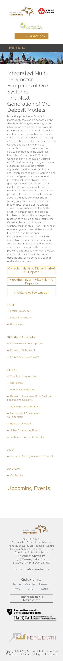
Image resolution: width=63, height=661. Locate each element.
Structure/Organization (23, 376)
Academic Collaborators (24, 406)
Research (44, 584)
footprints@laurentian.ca (31, 569)
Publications (17, 324)
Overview (30, 584)
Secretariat (16, 382)
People (17, 584)
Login (44, 588)
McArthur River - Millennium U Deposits (32, 281)
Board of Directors (21, 423)
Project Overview (20, 310)
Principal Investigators (23, 389)
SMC (30, 588)
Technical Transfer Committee (27, 437)
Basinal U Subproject (22, 350)
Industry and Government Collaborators (23, 415)
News (16, 588)
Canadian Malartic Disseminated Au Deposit (31, 270)
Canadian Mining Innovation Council (31, 456)
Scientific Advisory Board (24, 430)
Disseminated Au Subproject (26, 343)
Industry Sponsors (21, 317)
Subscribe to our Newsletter (32, 598)
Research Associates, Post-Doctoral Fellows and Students (29, 398)
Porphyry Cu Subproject (24, 357)
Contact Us (16, 475)
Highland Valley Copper (31, 292)
